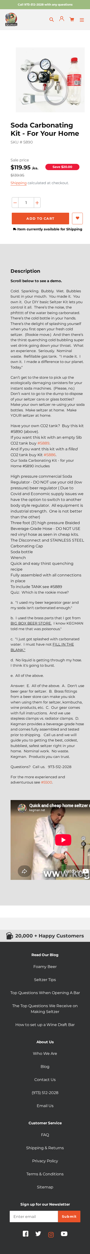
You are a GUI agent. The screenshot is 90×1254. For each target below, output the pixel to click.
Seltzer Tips (45, 979)
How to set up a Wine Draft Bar (45, 1024)
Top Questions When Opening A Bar (45, 992)
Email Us (45, 1105)
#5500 (46, 782)
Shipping (19, 183)
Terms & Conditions (45, 1174)
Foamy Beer (45, 966)
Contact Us (45, 1079)
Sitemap (45, 1187)
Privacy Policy (45, 1161)
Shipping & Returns (45, 1148)
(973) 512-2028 (45, 1092)
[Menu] (82, 19)
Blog (45, 1066)
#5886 (50, 455)
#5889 (43, 443)
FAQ (45, 1135)
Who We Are (45, 1053)
